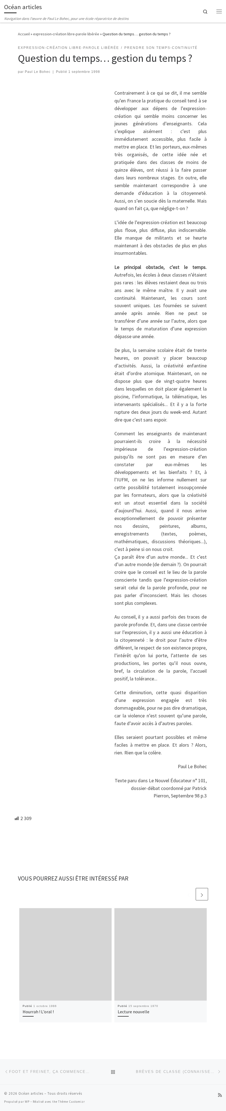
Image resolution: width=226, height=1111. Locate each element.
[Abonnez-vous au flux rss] (220, 1095)
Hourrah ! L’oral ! (38, 1011)
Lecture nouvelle (133, 1011)
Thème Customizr (71, 1102)
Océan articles (30, 1093)
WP (27, 1102)
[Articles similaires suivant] (202, 894)
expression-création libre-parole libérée (66, 33)
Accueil (24, 33)
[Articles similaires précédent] (188, 894)
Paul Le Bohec (37, 72)
